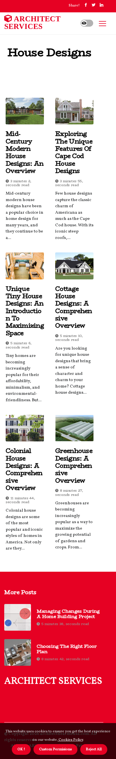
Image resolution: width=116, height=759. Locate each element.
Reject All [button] (94, 749)
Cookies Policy (70, 739)
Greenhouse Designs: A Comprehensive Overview (73, 465)
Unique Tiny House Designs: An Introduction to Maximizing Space (25, 311)
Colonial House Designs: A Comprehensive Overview (24, 469)
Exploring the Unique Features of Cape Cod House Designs (73, 152)
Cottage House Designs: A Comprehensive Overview (73, 307)
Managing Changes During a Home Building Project (68, 613)
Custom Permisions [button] (55, 749)
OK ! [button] (21, 749)
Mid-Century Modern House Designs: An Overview (24, 152)
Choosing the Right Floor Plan (67, 649)
